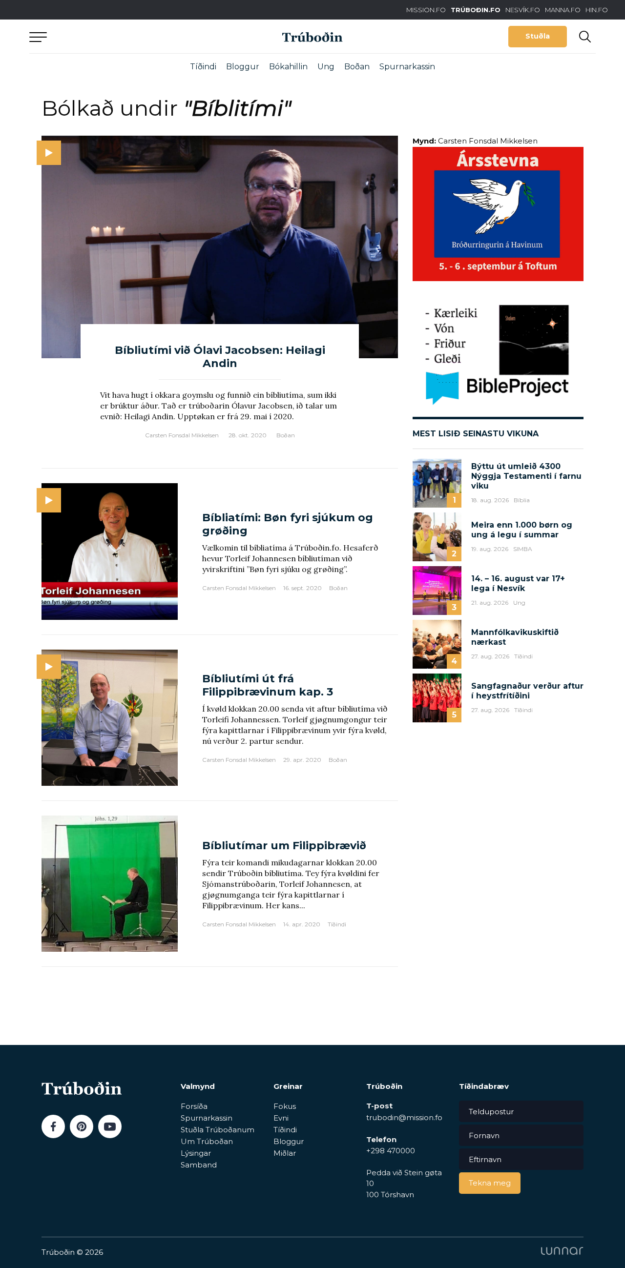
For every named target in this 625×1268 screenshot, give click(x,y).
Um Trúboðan (207, 1141)
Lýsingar (196, 1153)
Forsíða (194, 1106)
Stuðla (537, 36)
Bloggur (242, 66)
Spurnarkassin (407, 66)
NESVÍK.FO (522, 10)
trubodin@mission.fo (404, 1117)
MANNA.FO (563, 10)
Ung (325, 66)
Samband (199, 1164)
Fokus (284, 1106)
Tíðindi (203, 66)
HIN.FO (596, 10)
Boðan (357, 66)
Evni (281, 1118)
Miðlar (284, 1153)
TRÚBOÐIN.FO (475, 10)
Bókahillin (288, 66)
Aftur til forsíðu (119, 36)
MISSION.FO (426, 10)
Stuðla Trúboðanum (217, 1129)
